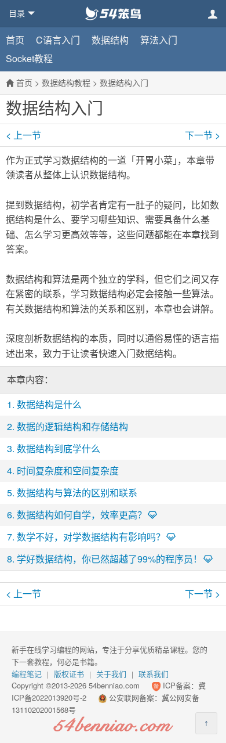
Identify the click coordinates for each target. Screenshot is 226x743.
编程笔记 (27, 673)
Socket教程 (29, 58)
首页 (15, 39)
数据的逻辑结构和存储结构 (72, 426)
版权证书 (69, 673)
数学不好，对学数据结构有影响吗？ (91, 536)
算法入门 (158, 39)
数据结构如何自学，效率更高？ (82, 514)
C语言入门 (58, 39)
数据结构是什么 (49, 404)
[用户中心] (212, 14)
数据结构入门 (124, 82)
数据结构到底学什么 (58, 448)
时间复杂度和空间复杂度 (68, 470)
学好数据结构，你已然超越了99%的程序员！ (109, 558)
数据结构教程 (66, 82)
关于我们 (111, 673)
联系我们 (153, 673)
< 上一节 (23, 135)
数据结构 (110, 39)
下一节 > (202, 135)
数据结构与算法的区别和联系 (77, 492)
